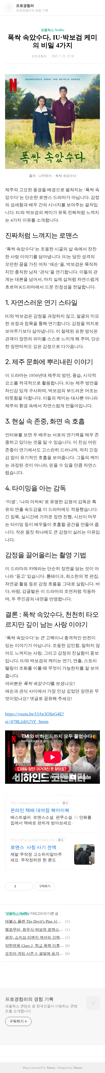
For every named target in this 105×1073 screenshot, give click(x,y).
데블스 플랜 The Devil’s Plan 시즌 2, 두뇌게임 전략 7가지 (34, 921)
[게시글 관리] (27, 886)
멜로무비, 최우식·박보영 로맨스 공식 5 (34, 929)
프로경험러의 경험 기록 (29, 999)
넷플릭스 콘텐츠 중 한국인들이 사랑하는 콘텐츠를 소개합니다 (41, 1008)
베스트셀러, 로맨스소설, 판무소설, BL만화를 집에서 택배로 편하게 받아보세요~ (50, 820)
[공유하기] (21, 886)
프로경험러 (25, 6)
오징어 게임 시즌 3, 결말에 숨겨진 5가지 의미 (34, 953)
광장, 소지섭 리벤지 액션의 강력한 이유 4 (34, 937)
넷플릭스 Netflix (52, 30)
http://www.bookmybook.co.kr (35, 803)
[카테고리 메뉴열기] (96, 7)
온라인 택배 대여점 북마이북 (39, 810)
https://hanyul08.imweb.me (32, 840)
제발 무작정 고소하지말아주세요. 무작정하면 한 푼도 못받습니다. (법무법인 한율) (36, 857)
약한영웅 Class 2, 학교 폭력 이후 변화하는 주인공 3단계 (34, 946)
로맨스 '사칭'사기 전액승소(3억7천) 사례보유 (35, 847)
